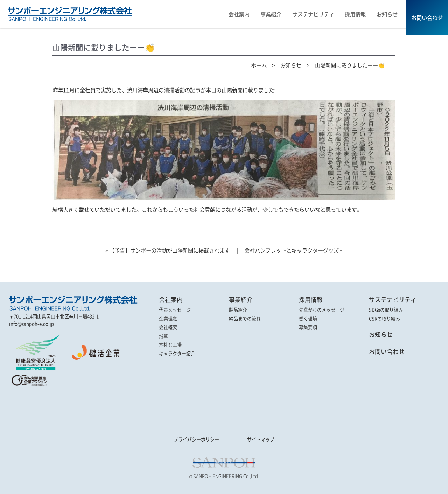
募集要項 (308, 327)
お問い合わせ (387, 351)
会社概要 (168, 327)
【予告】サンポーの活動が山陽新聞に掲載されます (169, 250)
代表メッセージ (175, 310)
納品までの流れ (245, 318)
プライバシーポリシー (196, 439)
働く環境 (308, 318)
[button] (28, 403)
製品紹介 (238, 310)
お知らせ (290, 65)
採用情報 (311, 299)
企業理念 (168, 318)
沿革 (163, 336)
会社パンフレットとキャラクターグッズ (291, 250)
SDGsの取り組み (386, 310)
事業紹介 (241, 299)
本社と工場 (170, 345)
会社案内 (171, 299)
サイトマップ (260, 439)
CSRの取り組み (384, 318)
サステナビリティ (392, 299)
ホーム (259, 65)
